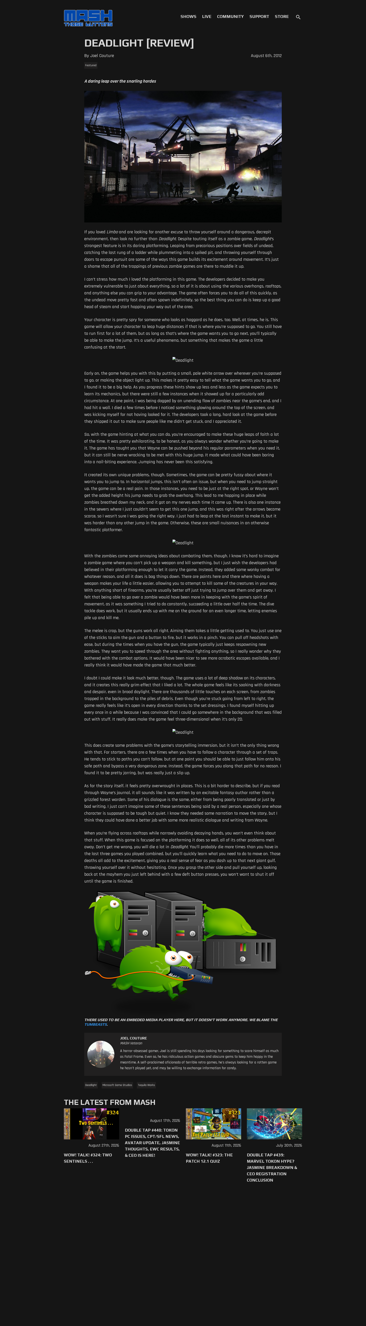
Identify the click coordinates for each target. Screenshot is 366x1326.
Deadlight (91, 1085)
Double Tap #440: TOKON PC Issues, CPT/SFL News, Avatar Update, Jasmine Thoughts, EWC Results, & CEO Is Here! (152, 1143)
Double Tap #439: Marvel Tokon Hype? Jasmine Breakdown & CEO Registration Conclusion (272, 1167)
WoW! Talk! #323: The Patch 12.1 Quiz (209, 1158)
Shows (188, 16)
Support (259, 16)
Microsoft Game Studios (117, 1085)
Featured (90, 65)
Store (282, 16)
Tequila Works (146, 1085)
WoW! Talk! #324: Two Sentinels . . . (88, 1158)
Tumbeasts (95, 1024)
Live (206, 16)
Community (230, 16)
